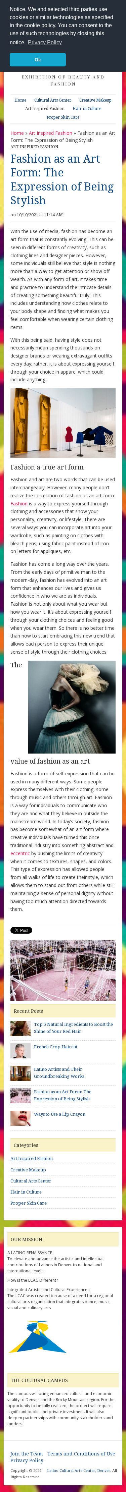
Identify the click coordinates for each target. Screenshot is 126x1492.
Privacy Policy (26, 1460)
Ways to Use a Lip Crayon (59, 1114)
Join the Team (26, 1453)
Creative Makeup (95, 100)
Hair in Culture (87, 108)
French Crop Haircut (55, 1046)
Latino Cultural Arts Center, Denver (78, 1471)
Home (20, 100)
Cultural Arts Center (52, 100)
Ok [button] (38, 59)
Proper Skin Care (63, 117)
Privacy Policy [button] (45, 42)
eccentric (20, 853)
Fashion (19, 503)
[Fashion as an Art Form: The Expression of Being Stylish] (63, 971)
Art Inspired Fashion (45, 108)
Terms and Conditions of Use (81, 1453)
